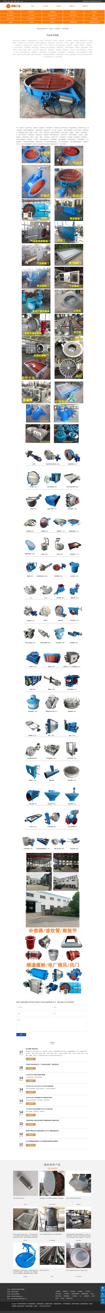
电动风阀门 (73, 11)
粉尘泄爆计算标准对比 (32, 1049)
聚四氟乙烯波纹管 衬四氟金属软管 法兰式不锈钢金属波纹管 (42, 1130)
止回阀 (10, 22)
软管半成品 (52, 1276)
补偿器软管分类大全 (94, 22)
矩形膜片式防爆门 (26, 1240)
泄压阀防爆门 (31, 18)
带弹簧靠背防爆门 (26, 1276)
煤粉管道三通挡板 (79, 1204)
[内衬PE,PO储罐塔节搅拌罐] (52, 1206)
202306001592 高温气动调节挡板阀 (35, 1074)
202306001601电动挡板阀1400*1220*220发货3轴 (39, 1109)
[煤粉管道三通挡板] (78, 1170)
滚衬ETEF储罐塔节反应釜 (78, 1276)
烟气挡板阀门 (10, 15)
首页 (32, 6)
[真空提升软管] (25, 1170)
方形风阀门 (52, 11)
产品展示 (59, 6)
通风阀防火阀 (73, 22)
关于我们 (45, 6)
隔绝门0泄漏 (10, 18)
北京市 (9, 1)
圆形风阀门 (31, 11)
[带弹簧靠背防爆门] (25, 1242)
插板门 (94, 15)
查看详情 (30, 1059)
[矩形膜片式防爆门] (25, 1206)
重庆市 (15, 1)
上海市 (12, 1)
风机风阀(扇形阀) (52, 15)
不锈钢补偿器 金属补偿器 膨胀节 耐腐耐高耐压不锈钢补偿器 (42, 1120)
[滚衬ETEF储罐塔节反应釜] (78, 1242)
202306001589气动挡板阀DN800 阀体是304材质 (39, 1097)
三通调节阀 (52, 18)
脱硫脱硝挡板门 (73, 15)
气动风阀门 (94, 11)
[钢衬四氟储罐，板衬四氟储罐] (52, 1170)
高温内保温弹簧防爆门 (78, 1240)
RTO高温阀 (31, 15)
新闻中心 (72, 6)
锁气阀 (52, 22)
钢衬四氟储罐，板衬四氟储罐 (52, 1204)
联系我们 (85, 6)
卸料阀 (31, 22)
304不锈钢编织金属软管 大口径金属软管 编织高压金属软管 (42, 1141)
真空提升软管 (25, 1204)
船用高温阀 (94, 18)
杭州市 (18, 1)
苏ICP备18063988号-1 (45, 1306)
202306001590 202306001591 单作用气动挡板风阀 (39, 1086)
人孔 (73, 18)
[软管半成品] (52, 1242)
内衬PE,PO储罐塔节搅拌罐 (52, 1240)
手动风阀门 (10, 11)
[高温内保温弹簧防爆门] (78, 1206)
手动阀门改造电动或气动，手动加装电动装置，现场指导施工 (42, 1064)
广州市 (22, 1)
